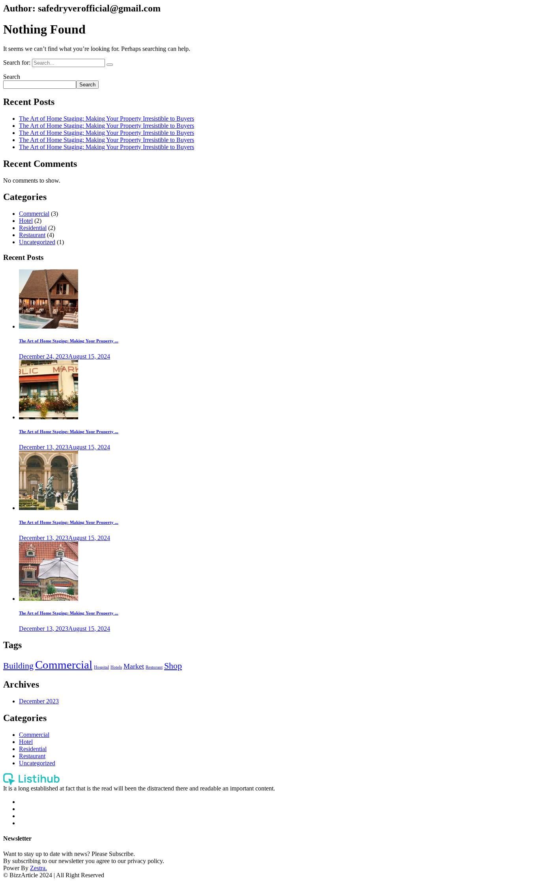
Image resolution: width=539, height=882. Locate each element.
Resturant (154, 667)
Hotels (116, 667)
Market (134, 666)
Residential (33, 227)
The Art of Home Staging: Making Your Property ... (68, 340)
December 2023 (39, 701)
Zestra (37, 868)
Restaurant (32, 235)
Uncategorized (37, 242)
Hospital (101, 667)
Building (18, 666)
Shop (173, 666)
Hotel (26, 220)
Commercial (34, 213)
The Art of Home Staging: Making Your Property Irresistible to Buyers (106, 118)
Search (11, 76)
